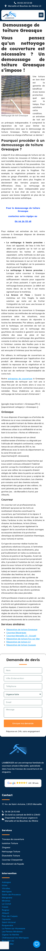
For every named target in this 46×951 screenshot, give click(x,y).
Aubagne (6, 882)
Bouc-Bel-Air (8, 940)
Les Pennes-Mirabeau (12, 931)
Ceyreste (6, 919)
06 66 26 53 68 (23, 221)
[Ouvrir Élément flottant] (36, 944)
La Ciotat (6, 903)
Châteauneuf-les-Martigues (15, 937)
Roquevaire (7, 925)
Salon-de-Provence (11, 894)
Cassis (5, 907)
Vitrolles (6, 888)
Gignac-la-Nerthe (10, 934)
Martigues (7, 891)
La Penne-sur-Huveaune (13, 928)
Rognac (5, 910)
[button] (41, 15)
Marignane (7, 897)
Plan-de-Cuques (10, 916)
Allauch (5, 913)
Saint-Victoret (9, 922)
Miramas (6, 900)
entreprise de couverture (20, 378)
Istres (4, 885)
